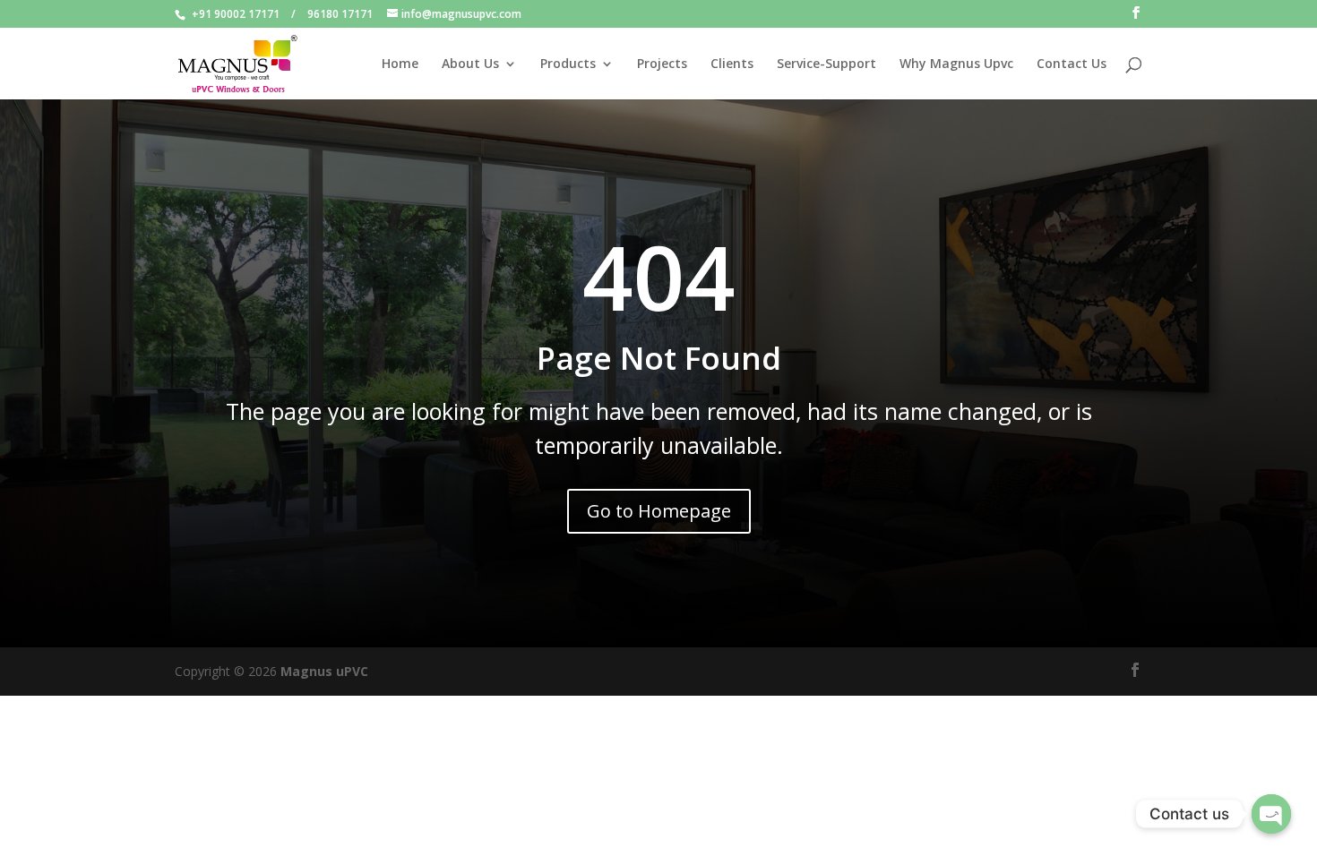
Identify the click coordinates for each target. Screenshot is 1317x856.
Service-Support (826, 64)
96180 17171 (340, 13)
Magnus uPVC (324, 671)
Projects (662, 64)
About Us (470, 64)
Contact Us (1071, 64)
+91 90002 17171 (236, 13)
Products (568, 64)
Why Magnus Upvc (956, 64)
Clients (731, 64)
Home (400, 64)
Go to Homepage (659, 511)
